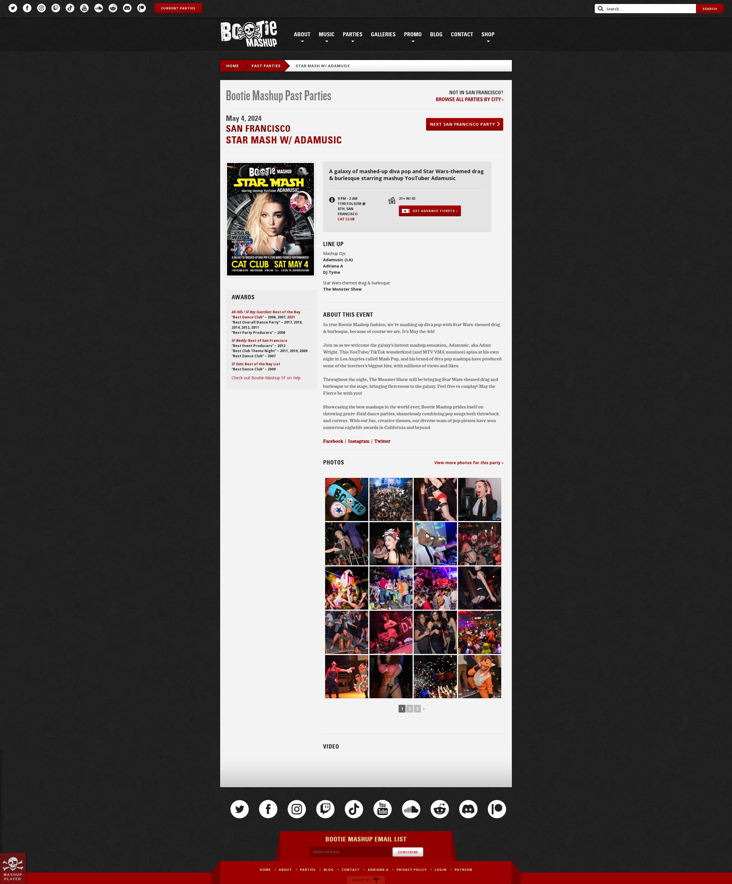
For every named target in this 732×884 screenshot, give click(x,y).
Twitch (55, 8)
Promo (413, 34)
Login (441, 869)
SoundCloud (98, 8)
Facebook (27, 8)
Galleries (383, 34)
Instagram (41, 8)
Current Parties (178, 8)
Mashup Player (13, 877)
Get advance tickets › (435, 211)
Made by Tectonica (366, 880)
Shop (488, 34)
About (302, 34)
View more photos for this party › (468, 462)
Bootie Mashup (248, 34)
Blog (436, 34)
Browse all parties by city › (469, 99)
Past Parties (266, 65)
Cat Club (346, 219)
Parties (353, 34)
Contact (462, 34)
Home (232, 65)
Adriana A (378, 869)
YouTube (84, 8)
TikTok (70, 8)
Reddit (113, 8)
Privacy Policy (412, 869)
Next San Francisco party (462, 124)
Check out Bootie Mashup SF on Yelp (266, 377)
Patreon (141, 8)
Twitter (13, 8)
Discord (127, 8)
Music (327, 34)
